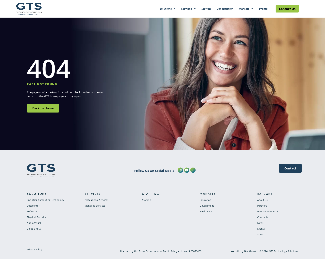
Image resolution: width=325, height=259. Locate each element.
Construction (225, 8)
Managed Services (95, 205)
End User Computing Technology (45, 200)
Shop (260, 234)
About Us (262, 200)
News (260, 223)
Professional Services (97, 200)
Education (205, 200)
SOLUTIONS (37, 194)
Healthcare (206, 211)
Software (32, 211)
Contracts (262, 217)
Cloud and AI (34, 228)
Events (263, 8)
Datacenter (33, 205)
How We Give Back (267, 211)
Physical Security (36, 217)
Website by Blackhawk (243, 251)
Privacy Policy (34, 249)
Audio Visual (34, 223)
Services (186, 8)
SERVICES (93, 194)
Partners (262, 205)
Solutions (166, 8)
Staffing (206, 8)
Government (207, 205)
